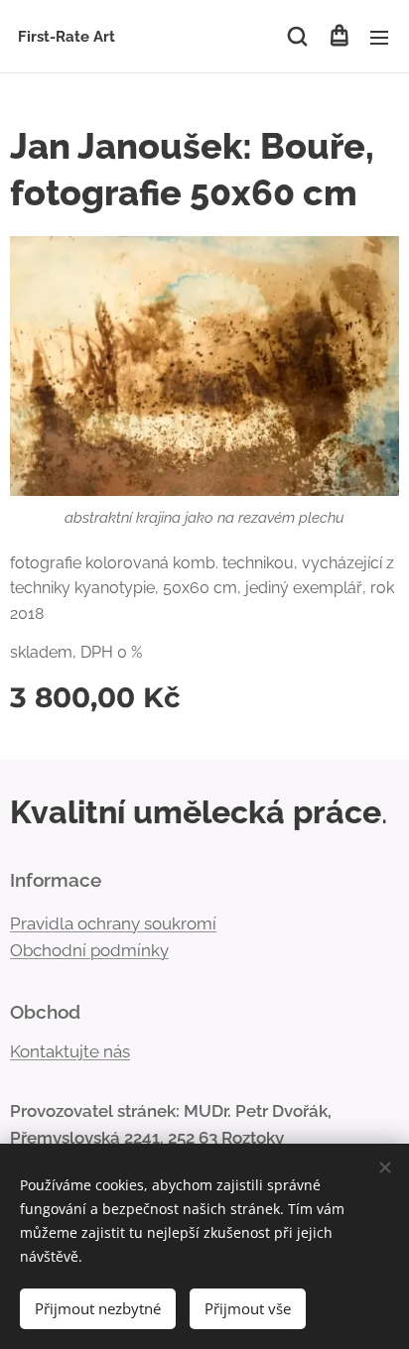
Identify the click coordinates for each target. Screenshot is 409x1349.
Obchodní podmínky (89, 950)
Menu (379, 37)
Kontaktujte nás (70, 1051)
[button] (297, 36)
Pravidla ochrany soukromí (113, 923)
